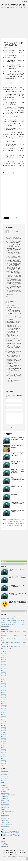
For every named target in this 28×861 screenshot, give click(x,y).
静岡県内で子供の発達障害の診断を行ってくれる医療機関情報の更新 (17, 471)
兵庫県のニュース (5, 787)
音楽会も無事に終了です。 (17, 486)
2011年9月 (3, 727)
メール (7, 403)
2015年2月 (3, 699)
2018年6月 (3, 686)
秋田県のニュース (5, 818)
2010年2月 (3, 760)
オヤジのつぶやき (9, 173)
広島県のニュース (5, 804)
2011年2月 (3, 739)
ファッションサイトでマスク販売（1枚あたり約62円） (13, 620)
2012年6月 (3, 723)
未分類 (2, 813)
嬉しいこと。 (14, 494)
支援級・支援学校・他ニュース (8, 811)
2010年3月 (3, 758)
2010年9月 (3, 749)
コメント (7, 412)
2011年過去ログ (4, 774)
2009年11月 (3, 765)
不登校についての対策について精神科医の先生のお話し (17, 479)
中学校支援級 (4, 785)
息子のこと (3, 805)
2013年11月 (3, 719)
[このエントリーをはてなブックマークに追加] (16, 217)
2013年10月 (4, 721)
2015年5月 (3, 695)
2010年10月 (4, 747)
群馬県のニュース (5, 820)
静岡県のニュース (5, 826)
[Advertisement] (14, 23)
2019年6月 (3, 670)
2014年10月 (4, 705)
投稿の (3, 842)
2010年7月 (3, 752)
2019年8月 (3, 666)
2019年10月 (4, 662)
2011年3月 (3, 738)
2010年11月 (3, 745)
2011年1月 (3, 741)
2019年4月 (3, 672)
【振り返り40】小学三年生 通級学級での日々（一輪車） (13, 638)
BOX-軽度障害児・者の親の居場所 (10, 832)
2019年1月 (3, 675)
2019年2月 (3, 673)
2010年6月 (3, 754)
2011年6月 (3, 732)
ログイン (3, 841)
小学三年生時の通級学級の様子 (8, 794)
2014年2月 (3, 714)
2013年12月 (4, 717)
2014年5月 (3, 712)
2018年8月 (3, 684)
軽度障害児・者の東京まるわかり (10, 834)
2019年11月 (3, 661)
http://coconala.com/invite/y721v (11, 116)
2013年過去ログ (4, 778)
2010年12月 (4, 743)
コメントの (4, 844)
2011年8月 (3, 728)
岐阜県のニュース (5, 800)
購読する (5, 561)
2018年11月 (3, 679)
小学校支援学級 (4, 796)
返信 (7, 296)
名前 (7, 398)
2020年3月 (3, 655)
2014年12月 (4, 701)
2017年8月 (3, 688)
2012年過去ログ (4, 776)
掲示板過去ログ (4, 809)
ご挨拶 (2, 782)
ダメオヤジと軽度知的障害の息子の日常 (12, 831)
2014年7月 (3, 708)
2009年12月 (4, 763)
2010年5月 (3, 756)
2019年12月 (4, 659)
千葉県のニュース (5, 789)
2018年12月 (4, 677)
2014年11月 (3, 703)
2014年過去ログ (4, 780)
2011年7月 (3, 730)
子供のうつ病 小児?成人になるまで (11, 835)
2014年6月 (3, 710)
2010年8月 (3, 750)
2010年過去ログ (4, 772)
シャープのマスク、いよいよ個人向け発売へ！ (11, 616)
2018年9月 (3, 683)
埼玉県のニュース (5, 791)
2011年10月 (3, 725)
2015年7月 (3, 694)
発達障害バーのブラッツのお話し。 (17, 577)
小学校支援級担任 (5, 798)
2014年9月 (3, 706)
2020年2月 (3, 657)
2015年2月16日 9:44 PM (10, 235)
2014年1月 (3, 716)
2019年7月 (3, 668)
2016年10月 (4, 690)
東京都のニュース (5, 815)
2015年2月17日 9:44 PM (10, 305)
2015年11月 (3, 692)
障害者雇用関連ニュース (6, 824)
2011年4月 (3, 736)
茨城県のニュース (5, 822)
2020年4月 (3, 653)
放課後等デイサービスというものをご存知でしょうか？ (13, 622)
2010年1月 (3, 761)
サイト (7, 407)
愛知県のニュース (5, 807)
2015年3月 (3, 697)
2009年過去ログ (4, 771)
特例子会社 (3, 816)
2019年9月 (3, 664)
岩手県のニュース (5, 802)
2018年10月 (4, 681)
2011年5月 (3, 734)
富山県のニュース (5, 793)
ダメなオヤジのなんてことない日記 (13, 5)
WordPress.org (4, 846)
